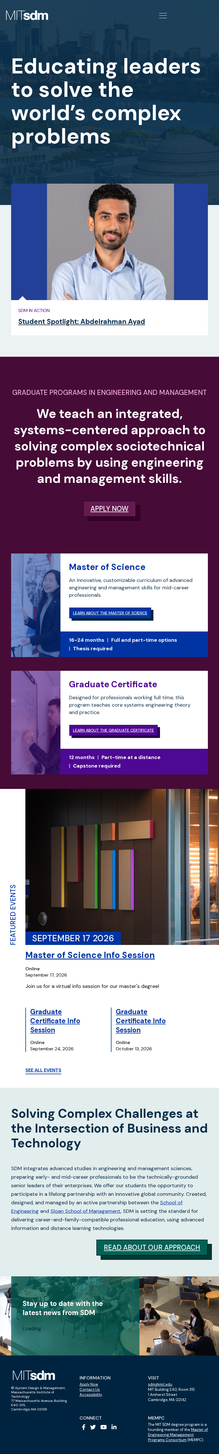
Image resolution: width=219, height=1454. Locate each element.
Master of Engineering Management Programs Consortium (178, 1434)
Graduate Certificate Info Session (55, 1020)
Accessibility (91, 1394)
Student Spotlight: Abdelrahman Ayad (81, 321)
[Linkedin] (114, 1427)
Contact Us (90, 1389)
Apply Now (89, 1384)
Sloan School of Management (85, 1211)
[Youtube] (103, 1427)
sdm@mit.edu (160, 1384)
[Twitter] (93, 1427)
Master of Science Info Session (90, 955)
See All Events (43, 1070)
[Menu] (162, 15)
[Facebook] (84, 1427)
